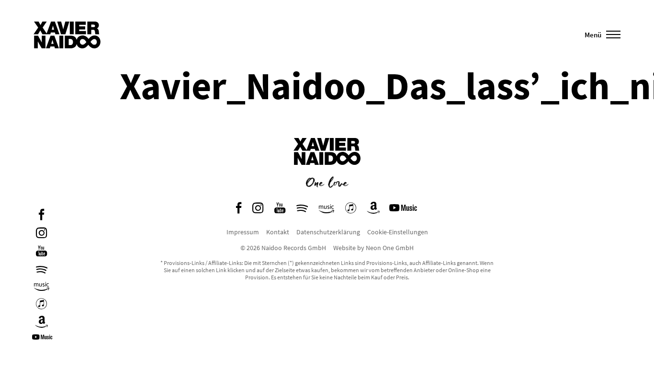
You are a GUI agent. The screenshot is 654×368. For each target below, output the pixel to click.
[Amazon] (41, 323)
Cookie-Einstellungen (397, 232)
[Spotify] (41, 270)
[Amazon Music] (41, 287)
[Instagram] (41, 234)
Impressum (242, 232)
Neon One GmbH (390, 247)
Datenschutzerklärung (328, 232)
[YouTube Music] (44, 340)
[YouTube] (41, 252)
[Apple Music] (41, 305)
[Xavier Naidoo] (327, 172)
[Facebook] (41, 216)
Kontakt (277, 232)
